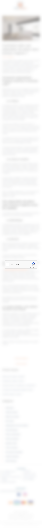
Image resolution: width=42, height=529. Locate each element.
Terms (34, 267)
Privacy (31, 267)
